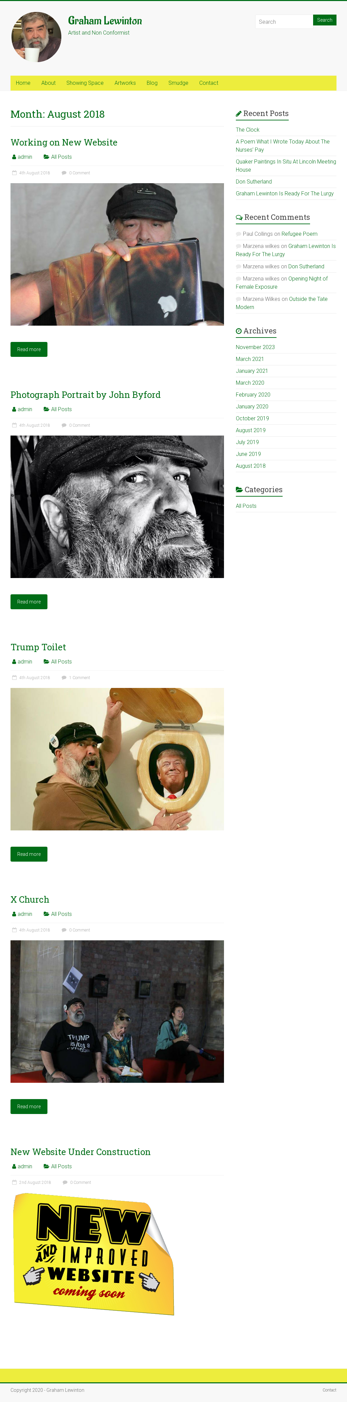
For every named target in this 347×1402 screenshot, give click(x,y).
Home (23, 83)
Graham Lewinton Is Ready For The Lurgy (285, 193)
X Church (30, 899)
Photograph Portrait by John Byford (86, 394)
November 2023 (255, 347)
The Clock (248, 130)
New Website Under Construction (81, 1151)
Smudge (178, 83)
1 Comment (79, 677)
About (48, 83)
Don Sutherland (254, 181)
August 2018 (251, 466)
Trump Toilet (38, 647)
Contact (208, 83)
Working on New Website (64, 142)
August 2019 (251, 430)
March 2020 (250, 383)
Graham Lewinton (105, 20)
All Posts (61, 157)
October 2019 (252, 418)
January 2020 (252, 406)
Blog (152, 83)
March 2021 (250, 359)
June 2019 (248, 454)
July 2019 (247, 442)
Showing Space (85, 83)
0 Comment (79, 173)
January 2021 (252, 371)
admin (25, 157)
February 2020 (253, 394)
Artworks (125, 83)
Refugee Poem (300, 234)
